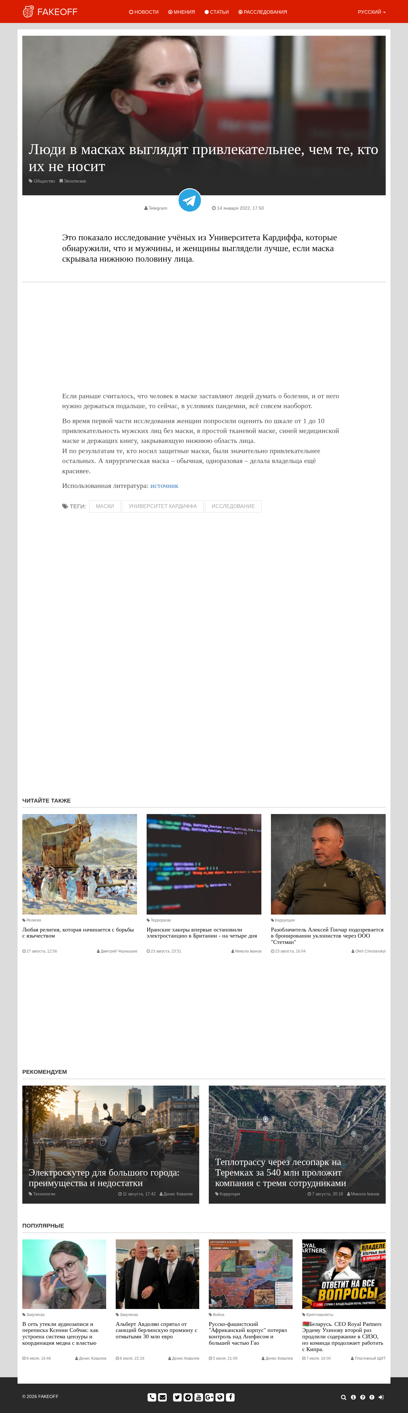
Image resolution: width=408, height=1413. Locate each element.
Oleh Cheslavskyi (370, 951)
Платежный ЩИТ (370, 1358)
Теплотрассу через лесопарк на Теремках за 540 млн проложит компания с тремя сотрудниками (280, 1172)
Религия (33, 920)
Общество (44, 180)
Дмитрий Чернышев (119, 951)
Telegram (158, 208)
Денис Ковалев (178, 1194)
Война (218, 1314)
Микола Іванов (248, 951)
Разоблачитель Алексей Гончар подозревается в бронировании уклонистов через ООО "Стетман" (327, 936)
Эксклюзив (75, 180)
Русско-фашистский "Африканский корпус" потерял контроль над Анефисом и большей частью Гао (248, 1333)
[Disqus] (204, 707)
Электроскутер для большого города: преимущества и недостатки (104, 1177)
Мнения (183, 12)
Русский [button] (370, 12)
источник (164, 486)
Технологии (44, 1194)
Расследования (265, 12)
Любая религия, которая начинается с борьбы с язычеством (78, 932)
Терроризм (161, 920)
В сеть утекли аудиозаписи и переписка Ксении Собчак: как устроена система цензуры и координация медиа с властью (60, 1333)
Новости (146, 12)
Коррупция (285, 920)
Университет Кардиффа (163, 506)
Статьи (219, 12)
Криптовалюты (319, 1314)
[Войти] (381, 1397)
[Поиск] (343, 1397)
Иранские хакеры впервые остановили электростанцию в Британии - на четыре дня (202, 932)
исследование (233, 506)
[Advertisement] (204, 336)
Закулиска (35, 1314)
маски (105, 506)
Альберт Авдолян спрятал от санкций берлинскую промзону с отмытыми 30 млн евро (156, 1330)
